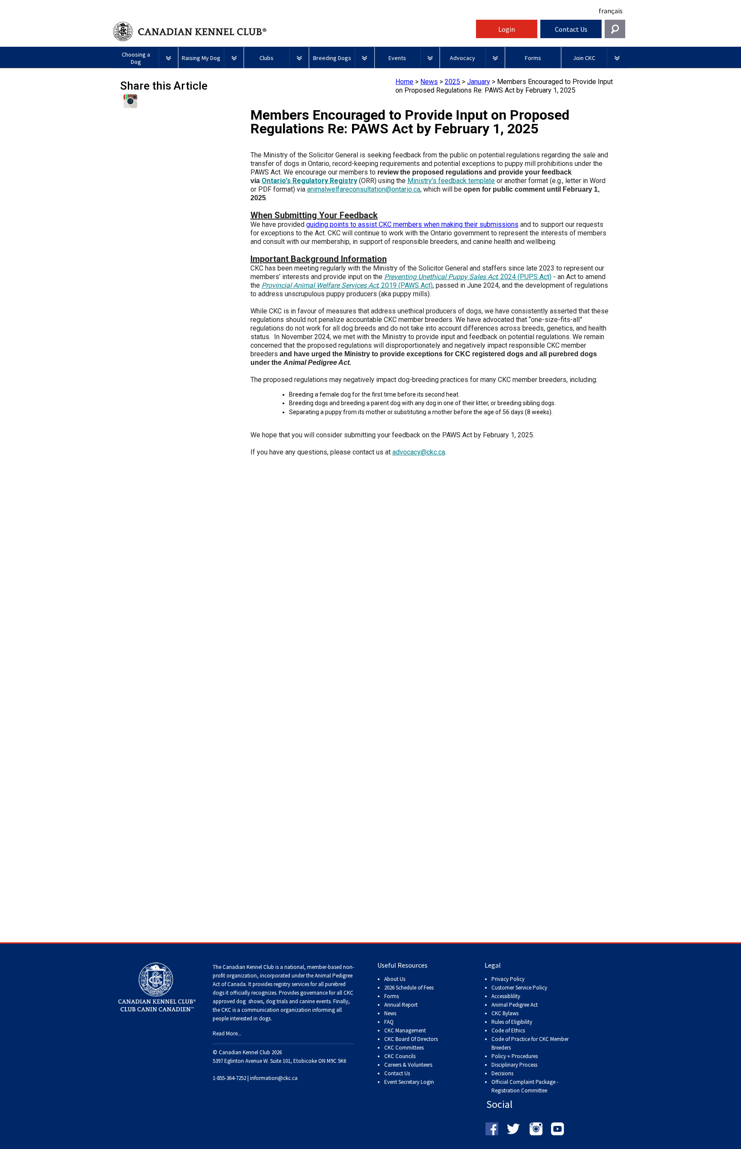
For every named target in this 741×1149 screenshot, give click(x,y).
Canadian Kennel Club (293, 31)
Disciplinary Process (514, 1064)
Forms (391, 996)
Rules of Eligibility (511, 1022)
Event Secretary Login (409, 1082)
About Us (394, 979)
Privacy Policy (507, 979)
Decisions (502, 1073)
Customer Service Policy (519, 987)
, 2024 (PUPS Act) (467, 277)
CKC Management (405, 1030)
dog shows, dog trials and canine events (283, 1001)
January (478, 82)
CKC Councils (400, 1056)
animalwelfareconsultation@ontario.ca (363, 189)
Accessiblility (505, 996)
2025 (452, 82)
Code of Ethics (508, 1030)
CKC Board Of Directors (411, 1039)
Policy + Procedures (514, 1056)
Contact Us (571, 29)
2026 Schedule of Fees (409, 987)
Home (404, 82)
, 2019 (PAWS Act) (347, 285)
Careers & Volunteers (408, 1064)
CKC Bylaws (504, 1013)
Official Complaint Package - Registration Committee (524, 1082)
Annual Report (401, 1004)
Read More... (227, 1033)
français (611, 10)
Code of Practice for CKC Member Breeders (530, 1043)
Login (506, 29)
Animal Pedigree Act (514, 1004)
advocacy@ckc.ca (418, 452)
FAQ (389, 1022)
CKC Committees (404, 1047)
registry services (290, 984)
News (429, 82)
